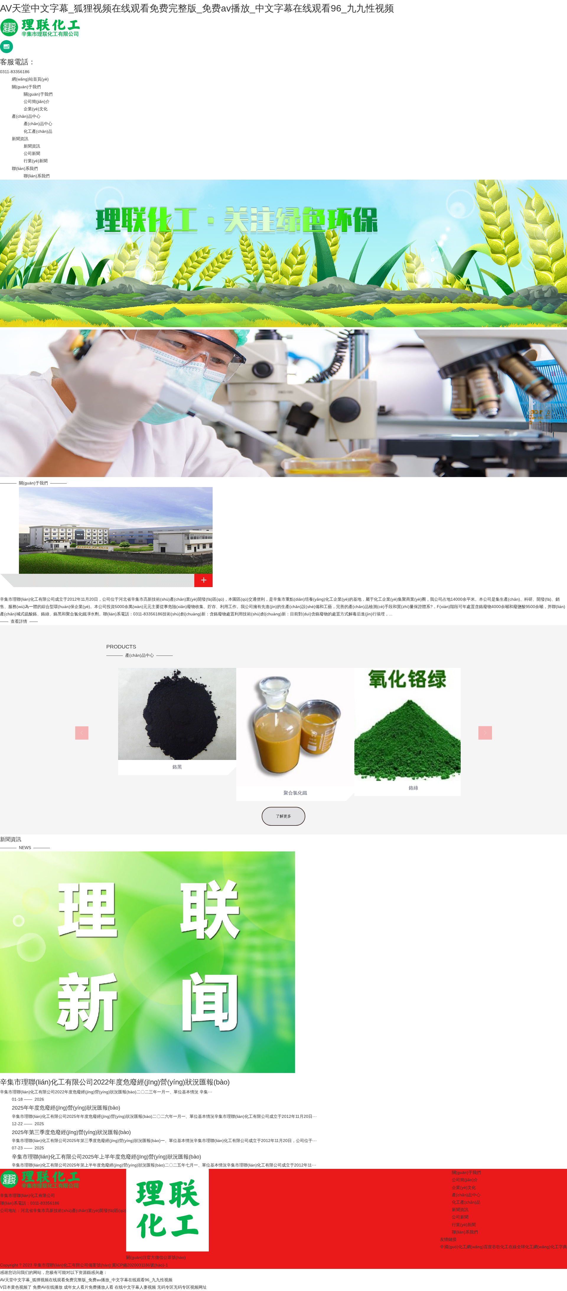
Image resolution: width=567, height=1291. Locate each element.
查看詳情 (19, 621)
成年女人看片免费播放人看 (88, 1287)
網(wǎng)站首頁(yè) (30, 79)
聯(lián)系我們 (25, 168)
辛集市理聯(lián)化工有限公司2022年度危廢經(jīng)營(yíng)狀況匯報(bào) (115, 1082)
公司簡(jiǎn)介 (37, 101)
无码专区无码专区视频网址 (182, 1287)
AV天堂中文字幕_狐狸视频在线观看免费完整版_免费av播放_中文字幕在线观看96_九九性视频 (197, 8)
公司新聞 (32, 153)
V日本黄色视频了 (16, 1287)
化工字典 (558, 1246)
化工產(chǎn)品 (38, 131)
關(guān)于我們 (26, 86)
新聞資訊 (20, 138)
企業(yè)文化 (36, 109)
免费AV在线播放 (48, 1287)
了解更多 (283, 816)
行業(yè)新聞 (36, 160)
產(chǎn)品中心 (26, 116)
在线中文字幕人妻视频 (135, 1287)
